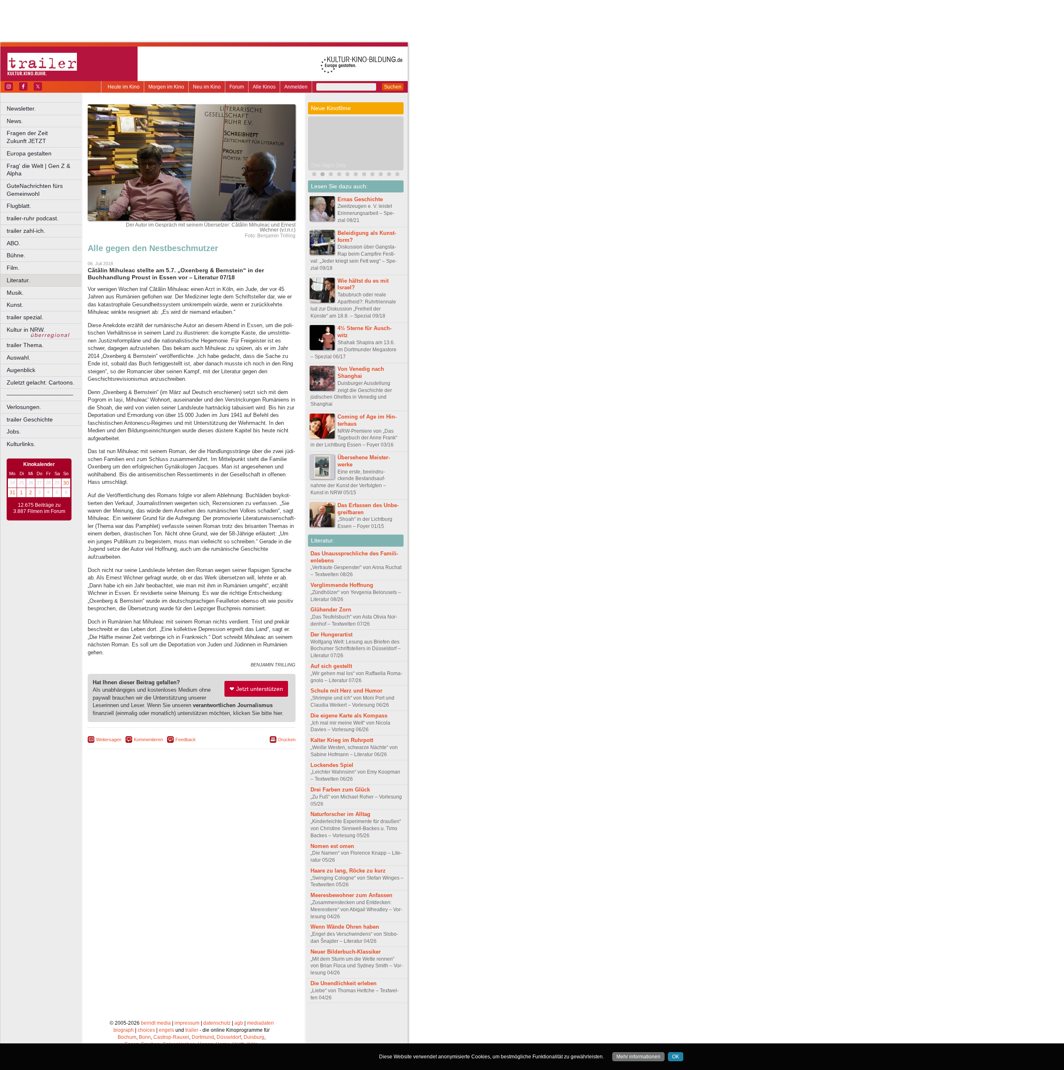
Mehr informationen (638, 1057)
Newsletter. (21, 108)
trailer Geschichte (30, 419)
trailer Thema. (25, 345)
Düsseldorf (229, 1037)
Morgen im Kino (166, 87)
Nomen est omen (332, 846)
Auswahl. (18, 357)
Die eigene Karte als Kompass (348, 716)
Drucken (287, 739)
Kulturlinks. (21, 444)
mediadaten (260, 1023)
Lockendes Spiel (331, 765)
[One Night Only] (322, 175)
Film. (13, 267)
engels (166, 1030)
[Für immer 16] (381, 175)
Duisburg (254, 1037)
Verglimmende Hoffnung (341, 585)
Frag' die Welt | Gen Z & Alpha (38, 170)
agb (238, 1023)
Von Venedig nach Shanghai (360, 372)
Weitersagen (108, 739)
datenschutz (217, 1023)
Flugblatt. (19, 205)
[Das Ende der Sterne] (314, 175)
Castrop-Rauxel (171, 1037)
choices (146, 1030)
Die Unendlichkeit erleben (343, 983)
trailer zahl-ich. (26, 230)
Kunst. (15, 304)
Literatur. (18, 280)
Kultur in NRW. (26, 329)
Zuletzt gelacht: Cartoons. (40, 382)
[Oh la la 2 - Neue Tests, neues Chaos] (331, 175)
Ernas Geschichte (360, 199)
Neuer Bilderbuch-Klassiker (345, 952)
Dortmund (203, 1037)
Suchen (392, 87)
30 (66, 483)
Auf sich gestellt (331, 666)
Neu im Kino (207, 87)
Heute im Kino (124, 87)
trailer (191, 1030)
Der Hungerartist (331, 634)
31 (12, 493)
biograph (123, 1030)
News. (15, 121)
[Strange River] (397, 175)
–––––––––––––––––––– (40, 394)
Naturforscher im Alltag (340, 814)
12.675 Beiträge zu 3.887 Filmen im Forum (39, 508)
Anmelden (296, 87)
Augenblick (21, 370)
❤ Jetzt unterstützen (256, 688)
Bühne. (16, 255)
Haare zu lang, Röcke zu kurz (348, 871)
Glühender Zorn (330, 609)
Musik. (15, 292)
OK (675, 1057)
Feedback (185, 739)
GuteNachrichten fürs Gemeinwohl (35, 189)
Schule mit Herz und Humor (346, 691)
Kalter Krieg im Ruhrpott (341, 740)
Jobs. (14, 431)
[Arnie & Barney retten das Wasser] (389, 175)
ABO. (13, 243)
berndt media (156, 1023)
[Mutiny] (339, 175)
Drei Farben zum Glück (340, 789)
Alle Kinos (264, 87)
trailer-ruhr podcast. (33, 218)
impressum (187, 1023)
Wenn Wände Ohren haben (344, 927)
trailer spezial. (25, 317)
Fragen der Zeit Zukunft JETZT (45, 137)
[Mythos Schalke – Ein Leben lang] (356, 175)
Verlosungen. (24, 407)
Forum (236, 87)
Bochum (127, 1037)
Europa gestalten (29, 153)
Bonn (145, 1037)
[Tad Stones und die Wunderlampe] (347, 175)
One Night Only (328, 165)
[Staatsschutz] (372, 175)
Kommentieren (148, 739)
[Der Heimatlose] (364, 175)
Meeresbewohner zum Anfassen (351, 895)
